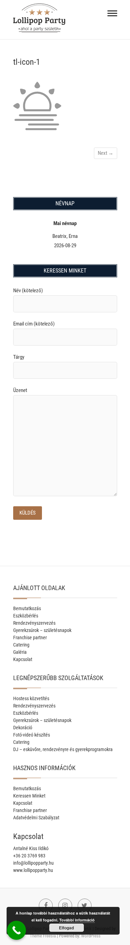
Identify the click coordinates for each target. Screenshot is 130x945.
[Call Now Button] (16, 930)
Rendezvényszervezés (34, 623)
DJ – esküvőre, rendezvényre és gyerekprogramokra (63, 749)
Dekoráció (22, 727)
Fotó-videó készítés (31, 735)
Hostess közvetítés (31, 698)
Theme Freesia (43, 935)
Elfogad (66, 928)
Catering (21, 645)
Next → (105, 153)
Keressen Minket (29, 796)
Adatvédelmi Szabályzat (36, 817)
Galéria (20, 652)
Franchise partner (30, 637)
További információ (77, 919)
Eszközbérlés (25, 615)
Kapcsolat (22, 659)
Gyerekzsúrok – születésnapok (42, 630)
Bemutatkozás (27, 608)
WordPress (91, 935)
